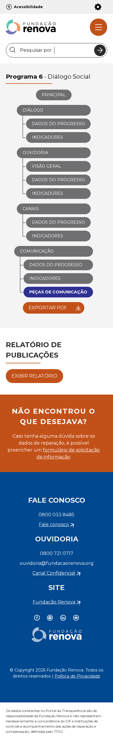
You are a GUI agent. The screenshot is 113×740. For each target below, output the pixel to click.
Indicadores (47, 137)
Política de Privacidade (77, 676)
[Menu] (98, 27)
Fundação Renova (54, 602)
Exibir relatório (34, 376)
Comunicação (37, 251)
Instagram (50, 617)
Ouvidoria (35, 152)
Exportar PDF (48, 307)
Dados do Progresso (58, 123)
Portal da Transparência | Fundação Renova (31, 27)
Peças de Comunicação (58, 292)
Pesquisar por (36, 50)
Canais (31, 208)
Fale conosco (54, 524)
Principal (54, 94)
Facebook (37, 617)
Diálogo (33, 110)
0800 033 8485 (56, 514)
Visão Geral (46, 166)
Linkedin (63, 617)
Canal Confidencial (53, 573)
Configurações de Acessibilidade (97, 3)
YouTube (76, 617)
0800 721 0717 (56, 553)
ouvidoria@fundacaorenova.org (57, 563)
